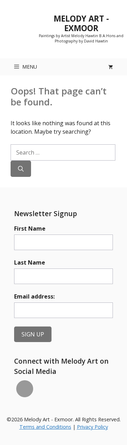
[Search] (21, 169)
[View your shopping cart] (110, 66)
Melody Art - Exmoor (81, 23)
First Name (30, 228)
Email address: (34, 296)
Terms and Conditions (45, 426)
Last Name (29, 262)
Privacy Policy (92, 426)
